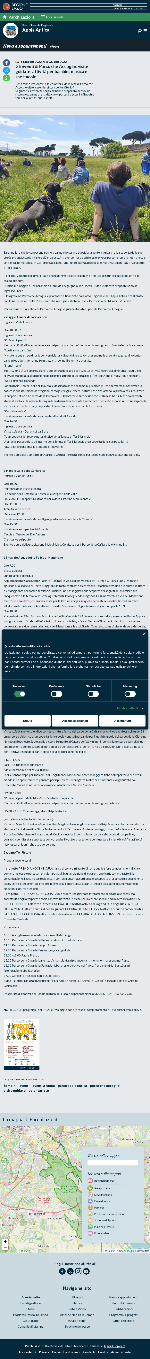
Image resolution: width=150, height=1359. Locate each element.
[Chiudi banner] (144, 633)
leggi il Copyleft (114, 1346)
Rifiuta (27, 720)
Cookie (57, 1352)
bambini (10, 1086)
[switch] (56, 694)
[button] (45, 1157)
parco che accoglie (105, 1086)
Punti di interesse (123, 1303)
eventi (24, 1086)
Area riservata (121, 1352)
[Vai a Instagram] (78, 1271)
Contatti (89, 1352)
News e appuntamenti (25, 46)
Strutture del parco (77, 1326)
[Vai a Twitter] (70, 1271)
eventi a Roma (43, 1086)
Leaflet (111, 1250)
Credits (103, 1352)
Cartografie (30, 1320)
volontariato (39, 1090)
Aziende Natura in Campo (77, 1315)
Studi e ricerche (123, 1320)
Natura (77, 1303)
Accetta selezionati (75, 720)
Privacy (44, 1352)
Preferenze (72, 1352)
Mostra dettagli (127, 708)
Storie (31, 1309)
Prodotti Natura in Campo (30, 1315)
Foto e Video (77, 1309)
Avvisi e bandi (77, 1320)
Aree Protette (30, 1297)
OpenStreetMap (127, 1250)
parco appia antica (72, 1086)
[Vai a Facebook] (62, 1271)
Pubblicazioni (123, 1309)
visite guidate (15, 1090)
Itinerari (77, 1297)
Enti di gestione (30, 1303)
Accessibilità (27, 1352)
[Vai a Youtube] (86, 1271)
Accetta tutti (122, 720)
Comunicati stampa (31, 1326)
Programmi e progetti (123, 1315)
